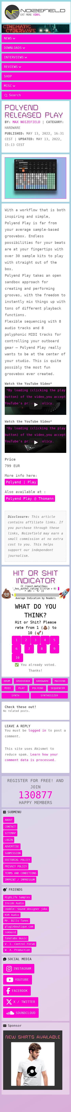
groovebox (23, 681)
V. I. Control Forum (20, 944)
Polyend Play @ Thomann (30, 498)
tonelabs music (16, 938)
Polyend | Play (21, 482)
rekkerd (10, 932)
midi (8, 688)
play (21, 688)
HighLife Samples (17, 897)
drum (7, 681)
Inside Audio (14, 903)
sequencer (58, 688)
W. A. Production (17, 949)
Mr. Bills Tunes (16, 920)
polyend (37, 688)
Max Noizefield (26, 122)
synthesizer (49, 695)
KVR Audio (12, 914)
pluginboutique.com (19, 926)
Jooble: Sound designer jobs (26, 909)
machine (60, 681)
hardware (42, 681)
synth (15, 695)
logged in (37, 730)
